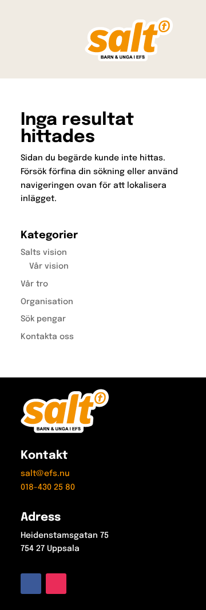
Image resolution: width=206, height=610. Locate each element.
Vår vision (49, 266)
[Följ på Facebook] (31, 583)
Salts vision (44, 253)
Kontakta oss (47, 337)
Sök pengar (43, 319)
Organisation (47, 302)
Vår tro (34, 284)
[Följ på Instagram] (56, 583)
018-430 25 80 (48, 487)
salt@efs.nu (45, 474)
